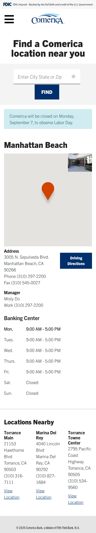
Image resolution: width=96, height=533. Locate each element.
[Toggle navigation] (9, 19)
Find (47, 92)
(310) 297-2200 (31, 276)
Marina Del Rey (46, 435)
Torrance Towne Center (76, 437)
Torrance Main (12, 435)
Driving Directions (76, 260)
